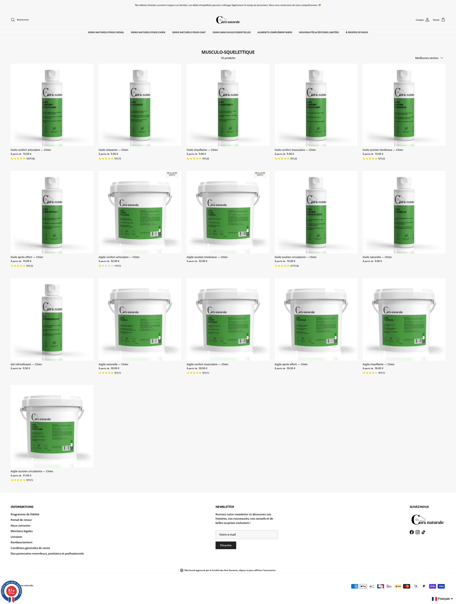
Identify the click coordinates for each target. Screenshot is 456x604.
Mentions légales (22, 531)
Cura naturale (26, 585)
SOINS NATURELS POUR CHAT (189, 32)
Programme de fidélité (25, 514)
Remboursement (21, 542)
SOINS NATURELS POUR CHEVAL (106, 32)
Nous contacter (20, 525)
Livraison (16, 536)
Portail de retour (21, 520)
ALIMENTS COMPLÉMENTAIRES (275, 32)
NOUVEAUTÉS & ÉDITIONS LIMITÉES (319, 32)
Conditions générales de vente (30, 548)
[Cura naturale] (228, 20)
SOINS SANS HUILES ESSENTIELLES (232, 32)
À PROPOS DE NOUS (357, 32)
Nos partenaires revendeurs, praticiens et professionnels (47, 553)
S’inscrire (226, 545)
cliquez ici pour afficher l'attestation (257, 570)
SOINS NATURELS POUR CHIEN (148, 32)
